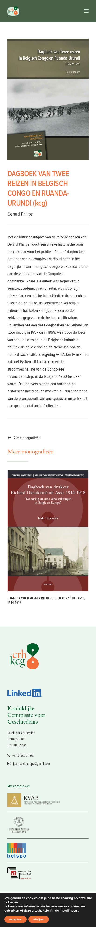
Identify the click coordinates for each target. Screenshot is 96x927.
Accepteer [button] (15, 919)
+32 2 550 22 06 (23, 755)
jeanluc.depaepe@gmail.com (31, 763)
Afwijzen (38, 919)
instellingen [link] (69, 910)
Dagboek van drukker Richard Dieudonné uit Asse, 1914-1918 (46, 600)
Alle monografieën (27, 437)
